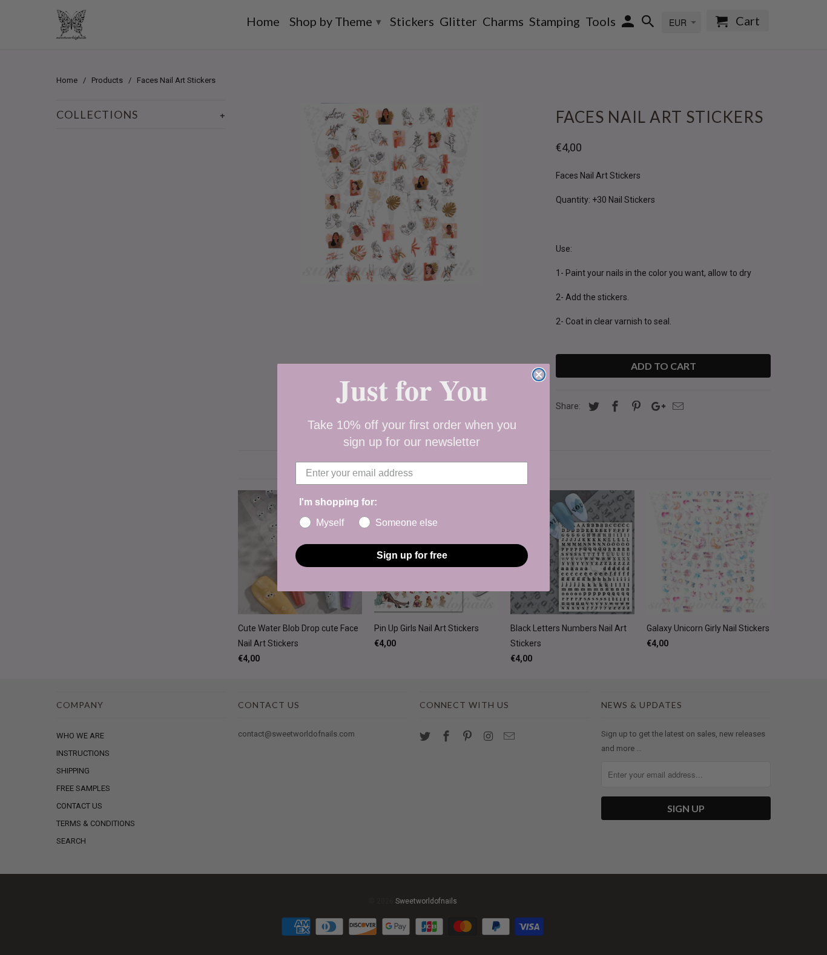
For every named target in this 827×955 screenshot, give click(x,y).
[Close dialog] (539, 375)
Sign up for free (412, 555)
